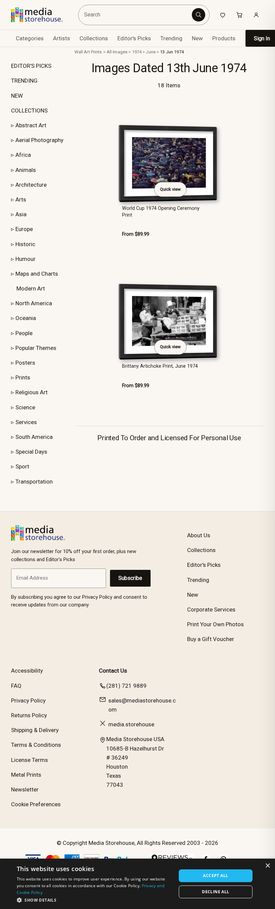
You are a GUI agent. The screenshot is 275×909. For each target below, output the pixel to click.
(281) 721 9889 (126, 685)
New (197, 38)
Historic (25, 244)
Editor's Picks (134, 38)
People (24, 333)
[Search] (198, 14)
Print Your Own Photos (215, 624)
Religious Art (31, 392)
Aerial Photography (39, 140)
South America (34, 437)
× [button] (267, 865)
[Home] (41, 14)
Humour (25, 259)
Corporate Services (211, 609)
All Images (117, 51)
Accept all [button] (215, 875)
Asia (20, 214)
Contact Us (113, 670)
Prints (22, 377)
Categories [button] (30, 38)
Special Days (31, 451)
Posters (25, 362)
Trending (171, 38)
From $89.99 (135, 234)
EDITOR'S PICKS (31, 65)
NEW (17, 95)
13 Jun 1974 (171, 51)
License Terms (29, 760)
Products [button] (223, 38)
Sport (22, 466)
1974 (137, 51)
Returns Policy (29, 715)
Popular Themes (35, 348)
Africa (23, 154)
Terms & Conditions (36, 744)
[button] (94, 900)
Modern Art (30, 288)
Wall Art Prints (88, 51)
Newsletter (25, 789)
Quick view (170, 189)
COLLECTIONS (29, 110)
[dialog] (137, 884)
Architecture (31, 184)
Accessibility (27, 670)
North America (33, 303)
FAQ (16, 685)
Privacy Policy (28, 700)
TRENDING (24, 80)
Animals (25, 170)
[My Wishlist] (222, 14)
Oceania (25, 318)
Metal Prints (26, 774)
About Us (198, 535)
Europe (24, 229)
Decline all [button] (215, 892)
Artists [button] (61, 38)
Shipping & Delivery (35, 730)
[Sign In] (256, 14)
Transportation (34, 481)
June (151, 51)
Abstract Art (30, 125)
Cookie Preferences (36, 804)
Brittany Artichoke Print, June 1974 (160, 366)
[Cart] (239, 14)
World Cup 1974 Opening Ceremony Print (161, 212)
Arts (20, 199)
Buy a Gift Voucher (210, 639)
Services (26, 422)
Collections (93, 38)
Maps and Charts (36, 273)
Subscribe (130, 578)
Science (25, 407)
